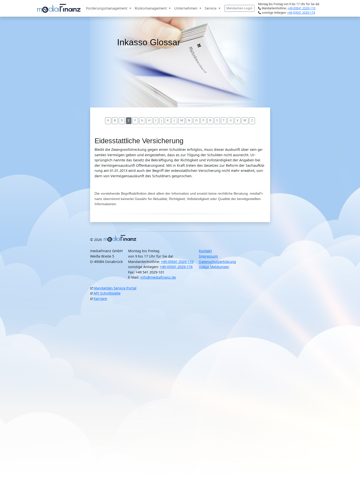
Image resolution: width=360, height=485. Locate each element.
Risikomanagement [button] (151, 8)
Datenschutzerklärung (217, 261)
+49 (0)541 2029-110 (301, 8)
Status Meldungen (214, 266)
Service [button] (211, 8)
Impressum (208, 256)
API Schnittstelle (107, 293)
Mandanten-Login (239, 8)
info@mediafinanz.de (158, 277)
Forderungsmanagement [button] (107, 8)
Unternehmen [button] (186, 8)
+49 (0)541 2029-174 (301, 12)
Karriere (100, 298)
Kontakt (205, 250)
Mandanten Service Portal (115, 288)
